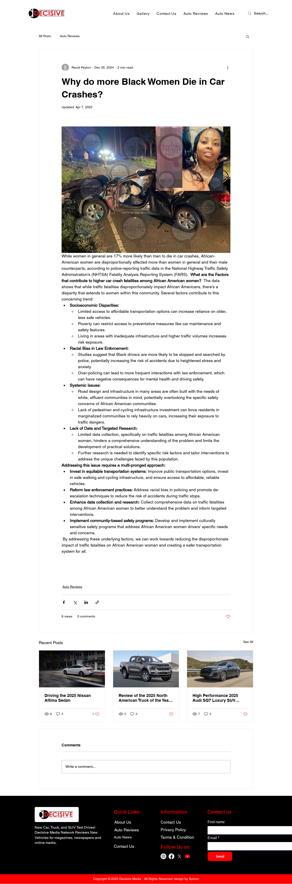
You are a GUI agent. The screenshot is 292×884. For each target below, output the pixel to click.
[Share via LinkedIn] (86, 602)
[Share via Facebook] (64, 602)
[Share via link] (97, 602)
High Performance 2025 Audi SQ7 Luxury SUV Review (215, 698)
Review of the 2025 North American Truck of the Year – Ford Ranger (144, 698)
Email (213, 838)
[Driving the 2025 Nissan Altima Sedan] (72, 668)
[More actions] (227, 67)
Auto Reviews (70, 36)
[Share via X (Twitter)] (75, 602)
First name (216, 822)
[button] (247, 36)
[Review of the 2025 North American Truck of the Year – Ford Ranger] (146, 668)
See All (248, 642)
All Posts (45, 36)
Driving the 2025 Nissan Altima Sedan (67, 698)
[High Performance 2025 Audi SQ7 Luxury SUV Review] (220, 668)
